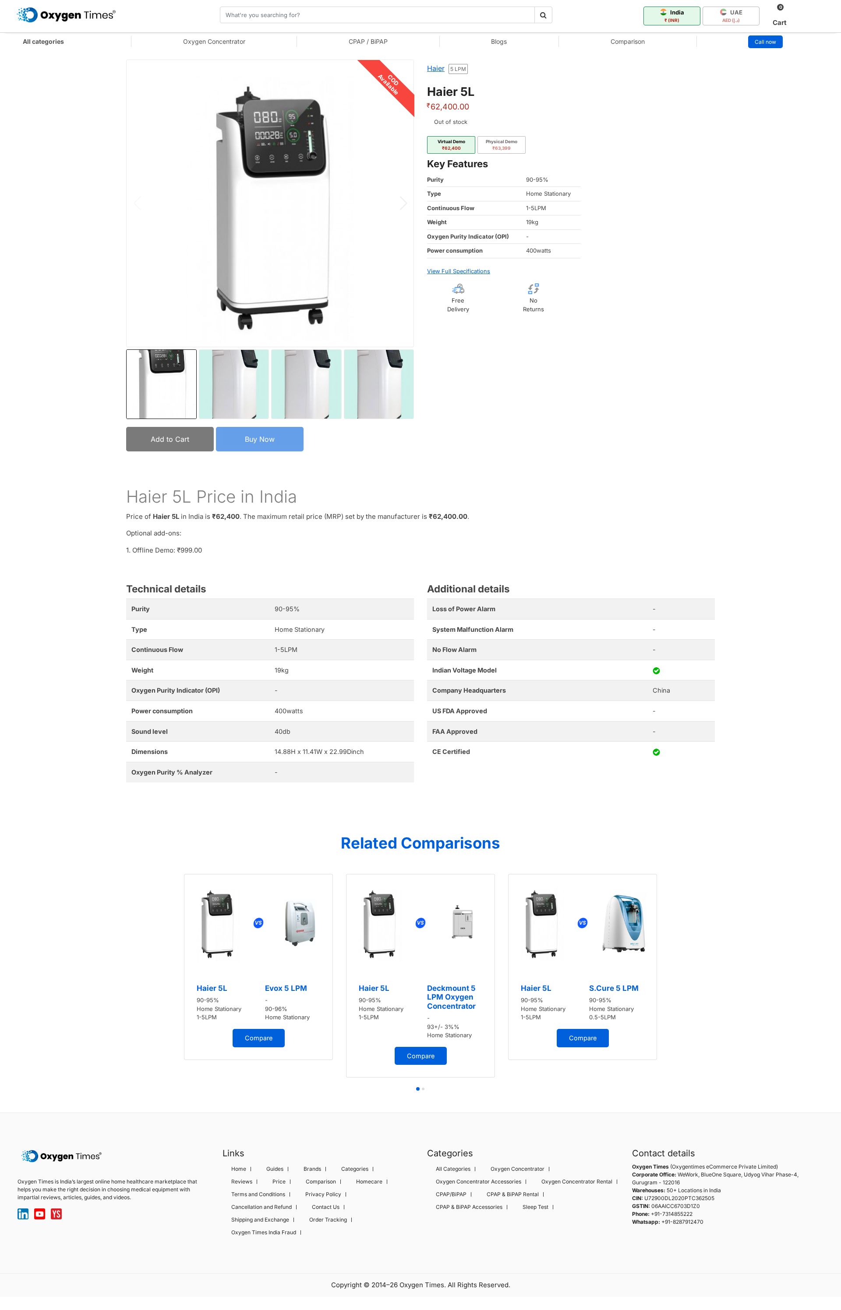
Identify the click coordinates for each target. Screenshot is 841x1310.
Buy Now (260, 439)
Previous (168, 978)
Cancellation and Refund (261, 1207)
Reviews (241, 1182)
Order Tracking (328, 1220)
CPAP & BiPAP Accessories (469, 1207)
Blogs (499, 41)
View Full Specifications (458, 271)
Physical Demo (501, 145)
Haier (436, 68)
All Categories (453, 1169)
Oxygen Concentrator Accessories (478, 1182)
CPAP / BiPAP (368, 41)
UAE (732, 16)
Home (238, 1169)
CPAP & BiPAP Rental (513, 1194)
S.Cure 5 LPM (614, 988)
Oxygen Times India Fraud (263, 1232)
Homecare (369, 1182)
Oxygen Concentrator (214, 41)
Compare (258, 1038)
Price (279, 1182)
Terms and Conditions (258, 1194)
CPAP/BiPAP (451, 1194)
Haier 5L (212, 988)
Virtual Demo (451, 145)
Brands (312, 1169)
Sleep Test (535, 1207)
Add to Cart (170, 439)
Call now (765, 42)
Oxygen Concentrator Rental (576, 1182)
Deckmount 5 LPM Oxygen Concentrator (451, 997)
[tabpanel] (258, 967)
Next (672, 978)
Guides (274, 1169)
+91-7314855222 (672, 1214)
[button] (403, 203)
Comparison (628, 41)
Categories (354, 1169)
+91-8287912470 (682, 1221)
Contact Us (325, 1207)
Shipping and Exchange (260, 1220)
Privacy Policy (323, 1194)
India (674, 16)
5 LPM (458, 69)
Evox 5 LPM (286, 988)
